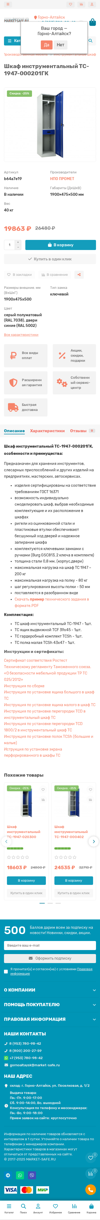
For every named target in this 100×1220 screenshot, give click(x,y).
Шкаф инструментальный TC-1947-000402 (71, 832)
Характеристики (47, 430)
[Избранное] (70, 4)
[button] (6, 841)
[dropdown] (8, 4)
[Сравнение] (81, 4)
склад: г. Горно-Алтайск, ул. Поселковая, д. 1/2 (50, 1086)
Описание (14, 430)
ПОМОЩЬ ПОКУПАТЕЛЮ (32, 1004)
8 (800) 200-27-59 (25, 1051)
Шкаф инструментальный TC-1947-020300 (23, 832)
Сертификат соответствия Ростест (35, 660)
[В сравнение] (43, 799)
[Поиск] (90, 41)
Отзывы (81, 430)
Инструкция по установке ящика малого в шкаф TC (49, 705)
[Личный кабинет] (92, 4)
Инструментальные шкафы (76, 54)
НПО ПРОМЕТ (62, 179)
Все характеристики (21, 335)
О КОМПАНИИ (19, 990)
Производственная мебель (25, 54)
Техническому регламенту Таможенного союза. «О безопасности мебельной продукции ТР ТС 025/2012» (47, 673)
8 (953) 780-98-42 (25, 1044)
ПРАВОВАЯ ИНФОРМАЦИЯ (35, 1019)
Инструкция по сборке (24, 686)
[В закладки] (43, 789)
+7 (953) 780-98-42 (26, 1058)
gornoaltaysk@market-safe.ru (35, 1065)
